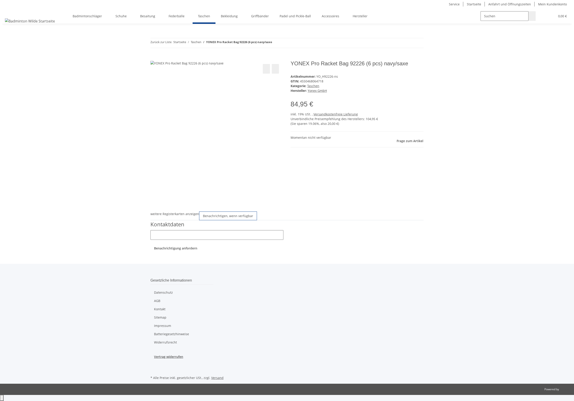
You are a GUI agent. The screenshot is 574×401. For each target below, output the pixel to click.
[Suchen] (532, 16)
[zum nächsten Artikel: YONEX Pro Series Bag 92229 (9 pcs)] (283, 43)
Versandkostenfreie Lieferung (335, 114)
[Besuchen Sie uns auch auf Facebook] (154, 364)
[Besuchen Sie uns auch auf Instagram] (154, 369)
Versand (217, 378)
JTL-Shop (565, 389)
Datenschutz (163, 292)
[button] (542, 16)
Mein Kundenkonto (552, 4)
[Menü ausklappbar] (9, 12)
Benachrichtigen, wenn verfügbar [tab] (228, 216)
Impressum (162, 326)
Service (454, 4)
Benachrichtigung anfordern (175, 248)
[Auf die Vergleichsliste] (266, 69)
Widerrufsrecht (165, 342)
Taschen (313, 86)
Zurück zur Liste (161, 42)
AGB (157, 301)
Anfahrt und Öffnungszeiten (509, 4)
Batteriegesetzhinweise (171, 334)
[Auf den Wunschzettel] (275, 69)
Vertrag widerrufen (168, 357)
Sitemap (160, 317)
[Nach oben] (2, 398)
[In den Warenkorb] (154, 57)
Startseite (474, 4)
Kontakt (159, 309)
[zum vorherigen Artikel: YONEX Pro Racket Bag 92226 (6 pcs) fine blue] (275, 43)
